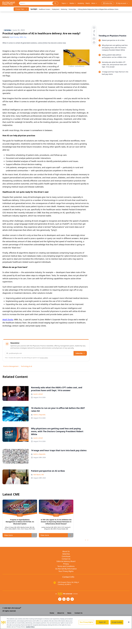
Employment (55, 9)
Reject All (102, 622)
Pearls (88, 3)
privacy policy (44, 358)
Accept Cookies (117, 622)
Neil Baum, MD (38, 475)
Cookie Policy (30, 627)
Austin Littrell (38, 394)
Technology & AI (26, 366)
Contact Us (66, 559)
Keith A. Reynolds (39, 415)
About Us (66, 551)
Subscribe (79, 353)
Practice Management (10, 366)
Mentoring (64, 9)
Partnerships (72, 9)
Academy (81, 3)
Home (52, 613)
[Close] (128, 622)
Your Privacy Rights (66, 571)
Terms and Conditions (66, 566)
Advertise (66, 554)
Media (72, 3)
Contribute (66, 556)
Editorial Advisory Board (66, 561)
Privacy (66, 564)
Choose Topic (19, 9)
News (69, 613)
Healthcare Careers (44, 9)
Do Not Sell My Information (66, 569)
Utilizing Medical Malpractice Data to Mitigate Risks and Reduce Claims (98, 9)
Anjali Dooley (7, 319)
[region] (66, 622)
